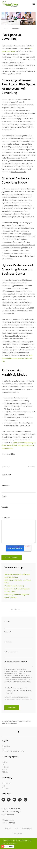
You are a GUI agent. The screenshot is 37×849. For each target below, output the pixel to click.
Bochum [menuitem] (4, 762)
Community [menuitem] (5, 783)
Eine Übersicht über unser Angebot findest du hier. (16, 358)
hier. (31, 699)
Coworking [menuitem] (5, 746)
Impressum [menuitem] (18, 833)
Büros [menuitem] (3, 748)
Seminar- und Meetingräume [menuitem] (12, 751)
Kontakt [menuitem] (8, 829)
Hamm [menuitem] (4, 770)
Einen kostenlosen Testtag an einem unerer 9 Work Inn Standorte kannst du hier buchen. (18, 445)
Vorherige (6, 467)
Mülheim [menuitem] (4, 772)
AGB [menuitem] (16, 829)
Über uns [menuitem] (4, 788)
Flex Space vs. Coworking (14, 586)
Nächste (31, 467)
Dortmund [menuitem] (5, 767)
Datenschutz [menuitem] (27, 829)
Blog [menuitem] (3, 786)
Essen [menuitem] (3, 764)
